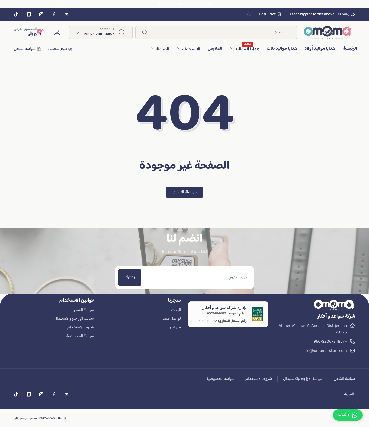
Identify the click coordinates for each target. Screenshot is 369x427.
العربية (349, 394)
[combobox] (216, 32)
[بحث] (144, 32)
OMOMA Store (47, 418)
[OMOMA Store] (334, 310)
